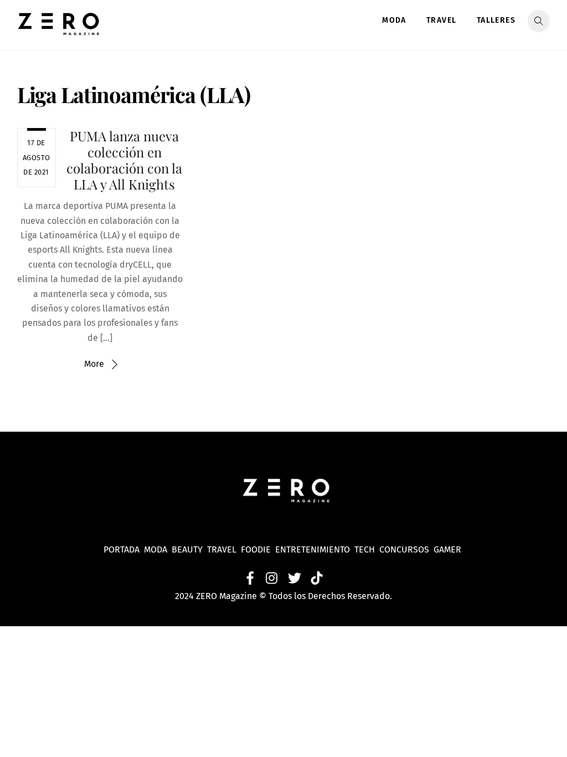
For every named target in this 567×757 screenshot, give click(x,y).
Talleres (496, 20)
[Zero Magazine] (58, 29)
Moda (394, 20)
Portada (122, 549)
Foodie (256, 549)
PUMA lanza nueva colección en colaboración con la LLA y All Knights (124, 159)
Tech (366, 549)
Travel (441, 20)
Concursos (405, 549)
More (94, 364)
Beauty (189, 549)
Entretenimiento (312, 549)
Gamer (448, 549)
